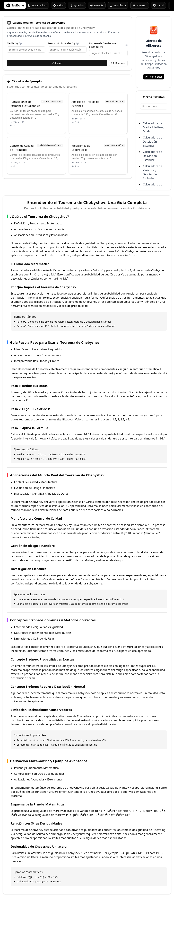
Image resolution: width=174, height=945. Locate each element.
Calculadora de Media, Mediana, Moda (153, 127)
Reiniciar (120, 63)
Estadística (120, 5)
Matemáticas (39, 5)
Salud (160, 5)
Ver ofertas (156, 76)
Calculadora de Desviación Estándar (152, 142)
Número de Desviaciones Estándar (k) (103, 45)
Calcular (57, 63)
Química (79, 5)
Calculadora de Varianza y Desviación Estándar (152, 172)
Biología (98, 5)
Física (60, 5)
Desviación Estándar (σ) (61, 43)
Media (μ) (12, 43)
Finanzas (142, 5)
